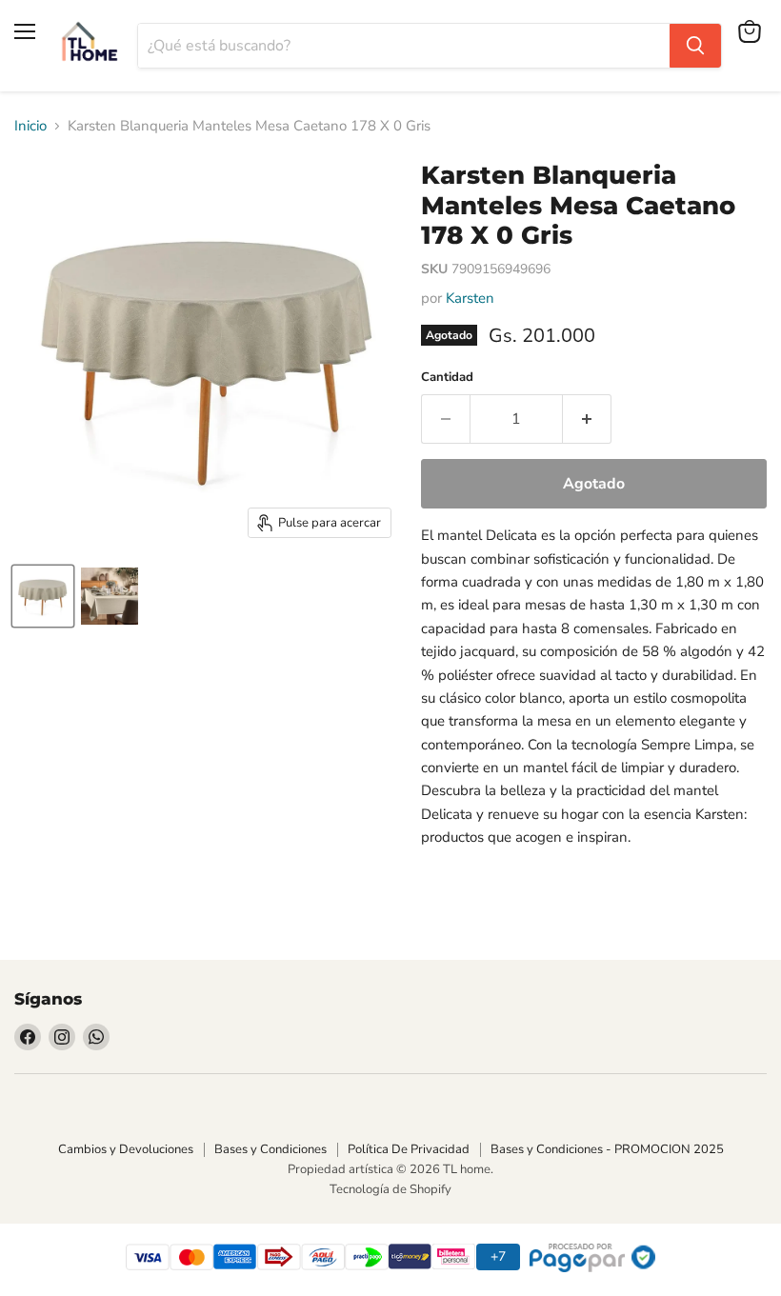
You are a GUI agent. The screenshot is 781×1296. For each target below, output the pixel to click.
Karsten (470, 298)
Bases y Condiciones (270, 1149)
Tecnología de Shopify (390, 1189)
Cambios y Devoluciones (125, 1149)
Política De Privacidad (409, 1149)
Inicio (30, 126)
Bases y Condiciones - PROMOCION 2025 (607, 1149)
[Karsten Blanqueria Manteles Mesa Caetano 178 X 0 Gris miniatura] (42, 596)
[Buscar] (695, 46)
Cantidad (447, 377)
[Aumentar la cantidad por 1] (587, 419)
